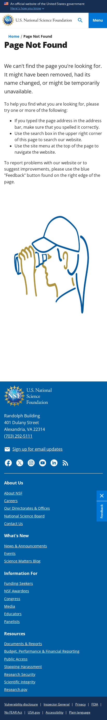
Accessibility (54, 712)
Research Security (19, 674)
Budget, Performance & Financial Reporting (41, 651)
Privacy (80, 704)
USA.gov (34, 712)
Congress (12, 598)
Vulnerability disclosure (21, 704)
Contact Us (13, 523)
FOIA (94, 704)
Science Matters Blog (22, 561)
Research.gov (15, 689)
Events (10, 553)
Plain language (79, 712)
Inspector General (57, 704)
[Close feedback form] (102, 496)
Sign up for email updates (37, 449)
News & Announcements (25, 545)
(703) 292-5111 (18, 436)
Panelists (12, 621)
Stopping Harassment (23, 666)
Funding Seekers (18, 583)
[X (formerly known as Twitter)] (20, 463)
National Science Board (24, 516)
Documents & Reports (23, 643)
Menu (98, 20)
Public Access (16, 659)
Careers (11, 500)
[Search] (80, 20)
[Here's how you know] (53, 6)
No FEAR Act (13, 712)
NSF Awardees (16, 590)
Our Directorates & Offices (27, 508)
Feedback (101, 511)
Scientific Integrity (19, 681)
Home (13, 36)
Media (9, 606)
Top (98, 358)
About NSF (13, 493)
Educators (13, 613)
